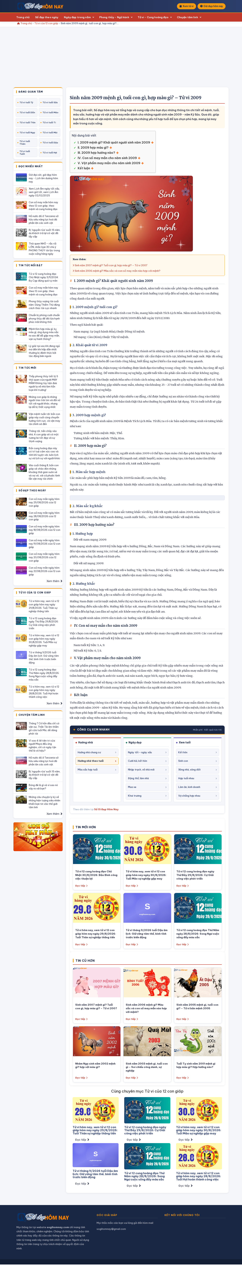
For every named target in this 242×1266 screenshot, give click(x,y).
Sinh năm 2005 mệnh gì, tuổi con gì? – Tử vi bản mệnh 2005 (197, 1006)
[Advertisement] (121, 58)
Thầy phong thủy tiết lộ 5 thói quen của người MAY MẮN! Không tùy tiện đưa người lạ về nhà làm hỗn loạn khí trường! (43, 383)
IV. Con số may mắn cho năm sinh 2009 (107, 158)
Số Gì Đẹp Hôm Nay (106, 809)
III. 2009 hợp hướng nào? (96, 153)
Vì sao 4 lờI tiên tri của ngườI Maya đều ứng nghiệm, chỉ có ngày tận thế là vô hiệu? (42, 745)
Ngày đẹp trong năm (77, 17)
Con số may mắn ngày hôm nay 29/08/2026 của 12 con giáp (44, 502)
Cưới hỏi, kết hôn (137, 760)
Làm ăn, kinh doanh (189, 786)
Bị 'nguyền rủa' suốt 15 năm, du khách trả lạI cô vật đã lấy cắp (44, 233)
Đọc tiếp (80, 885)
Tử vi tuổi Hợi (50, 152)
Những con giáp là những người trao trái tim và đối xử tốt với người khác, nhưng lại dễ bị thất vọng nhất (44, 402)
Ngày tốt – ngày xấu (140, 752)
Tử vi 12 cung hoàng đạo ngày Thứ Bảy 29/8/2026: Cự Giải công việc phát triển (44, 623)
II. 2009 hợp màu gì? (93, 147)
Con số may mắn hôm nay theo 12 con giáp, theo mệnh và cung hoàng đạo (43, 206)
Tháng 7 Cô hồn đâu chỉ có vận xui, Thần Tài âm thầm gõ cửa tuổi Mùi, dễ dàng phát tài (44, 728)
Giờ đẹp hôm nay (213, 6)
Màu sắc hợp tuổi (88, 769)
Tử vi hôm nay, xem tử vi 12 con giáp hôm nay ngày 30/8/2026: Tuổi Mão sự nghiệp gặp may (44, 640)
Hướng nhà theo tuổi (91, 760)
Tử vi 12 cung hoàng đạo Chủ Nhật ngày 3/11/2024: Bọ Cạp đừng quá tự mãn (44, 277)
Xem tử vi (188, 6)
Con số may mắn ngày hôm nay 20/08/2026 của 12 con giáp (44, 557)
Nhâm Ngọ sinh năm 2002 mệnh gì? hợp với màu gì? (95, 1065)
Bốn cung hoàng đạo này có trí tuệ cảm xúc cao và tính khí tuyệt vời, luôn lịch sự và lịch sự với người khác (44, 453)
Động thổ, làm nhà (138, 778)
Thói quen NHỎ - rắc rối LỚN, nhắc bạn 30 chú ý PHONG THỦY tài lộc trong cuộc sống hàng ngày (44, 248)
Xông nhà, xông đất (189, 769)
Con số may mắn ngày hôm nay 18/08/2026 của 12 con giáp (44, 530)
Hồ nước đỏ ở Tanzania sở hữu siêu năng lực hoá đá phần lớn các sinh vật (43, 219)
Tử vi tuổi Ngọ (27, 132)
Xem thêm (53, 581)
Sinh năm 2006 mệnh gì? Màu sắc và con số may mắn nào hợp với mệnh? (117, 270)
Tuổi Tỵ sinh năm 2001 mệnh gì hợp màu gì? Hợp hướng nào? (195, 1065)
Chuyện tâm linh (187, 17)
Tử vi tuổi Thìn (27, 122)
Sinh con (183, 760)
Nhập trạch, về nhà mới (141, 769)
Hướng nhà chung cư (89, 752)
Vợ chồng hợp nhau (189, 795)
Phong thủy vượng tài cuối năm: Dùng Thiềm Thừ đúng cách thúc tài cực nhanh (44, 305)
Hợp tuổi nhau (186, 778)
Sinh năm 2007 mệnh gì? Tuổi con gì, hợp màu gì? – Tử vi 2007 (110, 265)
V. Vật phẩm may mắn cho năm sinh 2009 (109, 163)
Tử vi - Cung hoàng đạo (153, 17)
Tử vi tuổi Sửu (50, 102)
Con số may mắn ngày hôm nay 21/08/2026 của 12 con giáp (44, 571)
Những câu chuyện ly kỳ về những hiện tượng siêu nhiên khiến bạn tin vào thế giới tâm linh (44, 802)
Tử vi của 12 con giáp (46, 23)
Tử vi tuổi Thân (24, 142)
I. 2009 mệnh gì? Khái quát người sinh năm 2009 (114, 142)
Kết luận (84, 168)
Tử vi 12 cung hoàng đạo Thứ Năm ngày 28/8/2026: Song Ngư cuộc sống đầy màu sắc (44, 674)
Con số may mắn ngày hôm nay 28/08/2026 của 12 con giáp (44, 516)
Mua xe (132, 786)
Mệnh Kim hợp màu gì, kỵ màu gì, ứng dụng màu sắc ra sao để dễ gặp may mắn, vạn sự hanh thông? (44, 334)
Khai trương (134, 795)
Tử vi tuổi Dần (27, 112)
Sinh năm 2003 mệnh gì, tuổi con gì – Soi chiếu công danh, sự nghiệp (147, 1067)
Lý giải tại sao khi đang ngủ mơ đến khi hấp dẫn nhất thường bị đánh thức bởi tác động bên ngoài (44, 351)
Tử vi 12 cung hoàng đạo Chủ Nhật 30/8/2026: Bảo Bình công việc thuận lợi (96, 875)
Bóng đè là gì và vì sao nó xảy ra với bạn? (43, 787)
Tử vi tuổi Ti (49, 122)
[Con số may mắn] (38, 836)
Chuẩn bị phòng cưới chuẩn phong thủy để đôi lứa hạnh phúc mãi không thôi (44, 318)
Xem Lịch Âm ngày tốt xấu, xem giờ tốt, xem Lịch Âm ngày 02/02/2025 (44, 192)
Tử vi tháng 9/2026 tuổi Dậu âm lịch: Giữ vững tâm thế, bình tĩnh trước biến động (44, 657)
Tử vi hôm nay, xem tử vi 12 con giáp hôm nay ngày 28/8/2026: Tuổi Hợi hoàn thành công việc (44, 691)
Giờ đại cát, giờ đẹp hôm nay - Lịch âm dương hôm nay (43, 178)
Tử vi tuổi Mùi (50, 132)
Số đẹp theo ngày (46, 17)
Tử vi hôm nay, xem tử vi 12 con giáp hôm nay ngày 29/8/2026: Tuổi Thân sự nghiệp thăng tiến (44, 606)
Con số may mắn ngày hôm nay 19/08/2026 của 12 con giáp (44, 544)
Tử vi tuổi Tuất (24, 152)
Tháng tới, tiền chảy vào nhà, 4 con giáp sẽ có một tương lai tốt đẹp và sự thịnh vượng (44, 436)
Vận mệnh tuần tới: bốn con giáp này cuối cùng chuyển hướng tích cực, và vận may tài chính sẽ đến (44, 419)
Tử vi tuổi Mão (50, 112)
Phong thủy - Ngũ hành (114, 17)
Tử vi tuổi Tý (26, 102)
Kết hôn (182, 752)
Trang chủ (22, 17)
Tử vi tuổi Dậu (50, 142)
